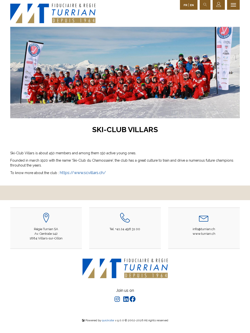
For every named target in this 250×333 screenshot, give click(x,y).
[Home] (52, 13)
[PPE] (218, 5)
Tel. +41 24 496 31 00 (125, 229)
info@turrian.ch (204, 229)
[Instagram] (118, 300)
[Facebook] (133, 300)
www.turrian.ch (204, 233)
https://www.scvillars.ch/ (83, 172)
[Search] (205, 5)
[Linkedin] (126, 300)
